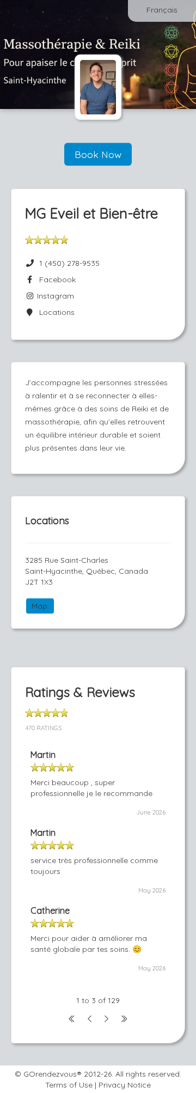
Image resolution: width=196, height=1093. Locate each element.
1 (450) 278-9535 (69, 263)
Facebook (55, 279)
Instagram (54, 296)
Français (161, 10)
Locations (55, 312)
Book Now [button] (98, 154)
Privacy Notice (125, 1085)
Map (39, 606)
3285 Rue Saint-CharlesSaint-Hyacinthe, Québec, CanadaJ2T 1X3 (86, 571)
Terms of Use (69, 1085)
